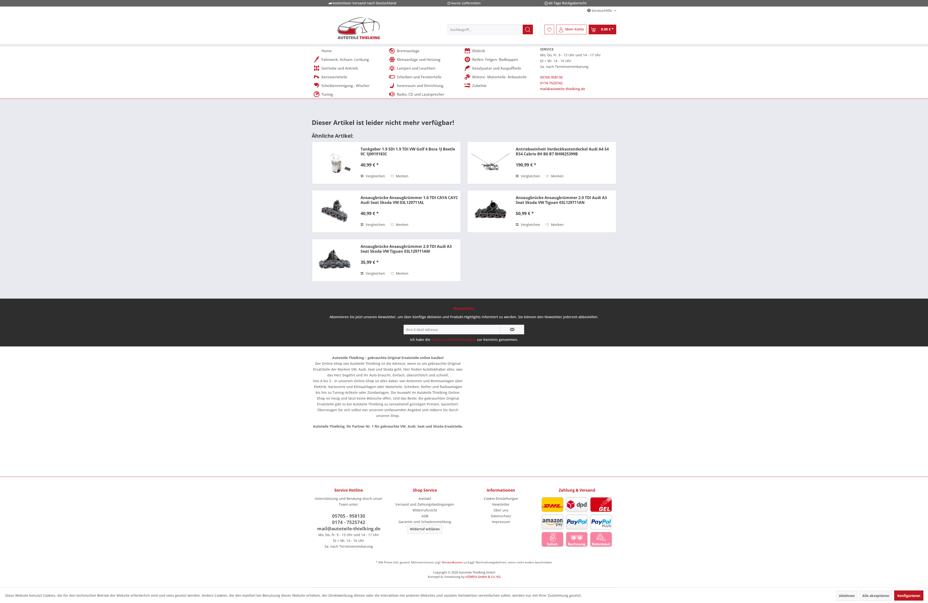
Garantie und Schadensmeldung (425, 521)
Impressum (501, 521)
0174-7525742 (551, 83)
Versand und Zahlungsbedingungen (424, 504)
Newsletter (501, 504)
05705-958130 (551, 77)
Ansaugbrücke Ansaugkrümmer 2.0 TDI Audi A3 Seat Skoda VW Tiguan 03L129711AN (561, 200)
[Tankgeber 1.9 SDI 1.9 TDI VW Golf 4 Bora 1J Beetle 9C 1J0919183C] (335, 163)
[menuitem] (490, 29)
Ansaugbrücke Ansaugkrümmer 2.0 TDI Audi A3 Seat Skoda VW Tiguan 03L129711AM (406, 249)
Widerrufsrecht (425, 510)
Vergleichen (375, 176)
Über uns (500, 510)
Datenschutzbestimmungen (453, 339)
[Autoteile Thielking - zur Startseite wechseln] (358, 28)
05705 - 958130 (348, 516)
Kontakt (425, 498)
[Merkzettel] (549, 29)
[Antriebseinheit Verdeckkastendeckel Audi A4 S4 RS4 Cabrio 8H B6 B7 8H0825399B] (490, 163)
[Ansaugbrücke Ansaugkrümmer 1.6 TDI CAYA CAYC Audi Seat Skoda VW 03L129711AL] (335, 211)
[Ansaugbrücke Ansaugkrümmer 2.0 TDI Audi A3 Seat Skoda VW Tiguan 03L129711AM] (335, 260)
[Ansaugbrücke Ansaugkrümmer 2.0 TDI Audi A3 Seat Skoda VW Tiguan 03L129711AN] (490, 211)
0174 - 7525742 (348, 522)
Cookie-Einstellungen (501, 498)
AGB (424, 516)
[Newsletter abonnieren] (512, 329)
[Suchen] (528, 29)
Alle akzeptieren (875, 595)
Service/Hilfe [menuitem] (602, 10)
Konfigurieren (908, 595)
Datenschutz (501, 516)
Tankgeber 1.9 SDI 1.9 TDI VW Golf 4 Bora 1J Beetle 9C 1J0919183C (408, 151)
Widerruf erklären (425, 529)
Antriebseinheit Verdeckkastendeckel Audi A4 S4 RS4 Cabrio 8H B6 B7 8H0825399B (562, 151)
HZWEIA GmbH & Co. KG (482, 576)
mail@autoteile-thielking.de (562, 88)
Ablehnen (847, 595)
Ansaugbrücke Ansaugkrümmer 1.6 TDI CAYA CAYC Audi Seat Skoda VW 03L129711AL (409, 200)
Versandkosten (452, 562)
